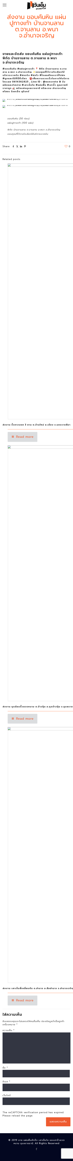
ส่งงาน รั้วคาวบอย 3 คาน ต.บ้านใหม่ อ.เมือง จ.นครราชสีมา (36, 424)
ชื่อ (5, 1067)
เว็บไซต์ (7, 1095)
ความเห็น (8, 1030)
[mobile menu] (4, 5)
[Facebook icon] (36, 1149)
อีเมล (6, 1081)
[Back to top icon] (66, 1154)
